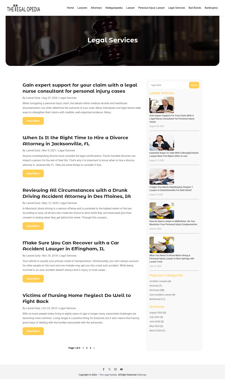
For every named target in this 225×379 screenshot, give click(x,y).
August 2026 (156, 312)
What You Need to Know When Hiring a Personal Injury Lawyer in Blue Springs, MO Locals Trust (171, 258)
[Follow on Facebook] (103, 369)
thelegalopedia (114, 7)
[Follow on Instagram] (115, 369)
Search (194, 85)
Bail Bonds (195, 7)
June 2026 (154, 321)
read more (33, 120)
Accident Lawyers (158, 281)
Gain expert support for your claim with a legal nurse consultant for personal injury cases (171, 118)
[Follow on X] (109, 369)
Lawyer (130, 7)
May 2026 (154, 326)
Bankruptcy (211, 7)
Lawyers (82, 7)
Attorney (153, 285)
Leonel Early (33, 97)
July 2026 (154, 317)
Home (70, 7)
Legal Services (176, 7)
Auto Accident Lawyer (160, 294)
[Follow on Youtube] (121, 369)
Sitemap (142, 374)
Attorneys (96, 7)
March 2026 (155, 330)
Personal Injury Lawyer (151, 7)
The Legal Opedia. (108, 374)
